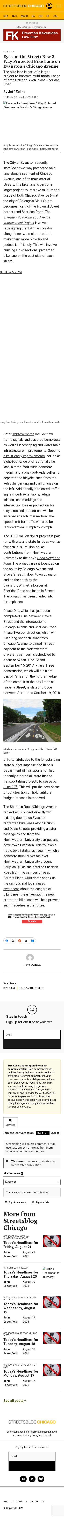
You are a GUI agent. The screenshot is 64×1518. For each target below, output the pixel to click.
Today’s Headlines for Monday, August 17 (21, 1373)
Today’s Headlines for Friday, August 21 (21, 1245)
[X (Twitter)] (32, 1479)
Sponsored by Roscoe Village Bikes (20, 1334)
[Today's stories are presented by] (32, 35)
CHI (40, 16)
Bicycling (8, 51)
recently (41, 162)
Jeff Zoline (16, 92)
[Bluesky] (41, 1479)
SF (48, 16)
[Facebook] (23, 1479)
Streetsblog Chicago (15, 1268)
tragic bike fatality (16, 850)
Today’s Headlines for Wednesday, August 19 (21, 1308)
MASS (24, 16)
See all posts (13, 1401)
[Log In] (49, 6)
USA (5, 16)
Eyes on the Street (32, 988)
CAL (55, 16)
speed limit (11, 522)
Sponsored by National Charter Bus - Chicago (16, 1237)
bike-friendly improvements (24, 456)
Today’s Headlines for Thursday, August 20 (21, 1274)
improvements (23, 434)
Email (9, 1034)
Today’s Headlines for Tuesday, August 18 (21, 1342)
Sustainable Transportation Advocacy (19, 1298)
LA (33, 16)
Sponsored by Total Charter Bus (19, 1366)
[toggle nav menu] (58, 6)
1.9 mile (33, 228)
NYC (14, 16)
